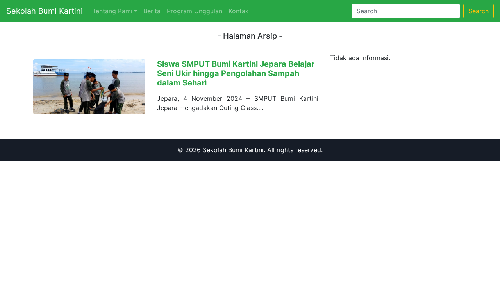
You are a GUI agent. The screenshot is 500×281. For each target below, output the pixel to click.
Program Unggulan (194, 11)
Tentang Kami (112, 11)
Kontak (239, 11)
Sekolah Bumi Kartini (44, 11)
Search (478, 11)
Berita (152, 11)
